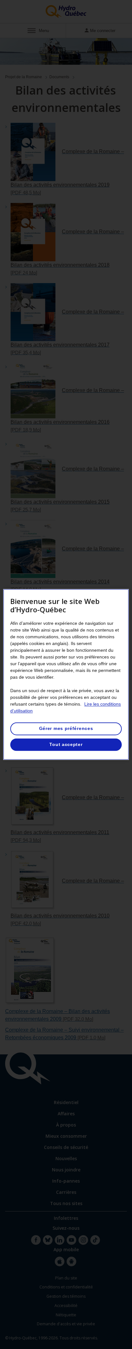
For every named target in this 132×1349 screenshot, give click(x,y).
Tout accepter (65, 744)
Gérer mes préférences (66, 728)
